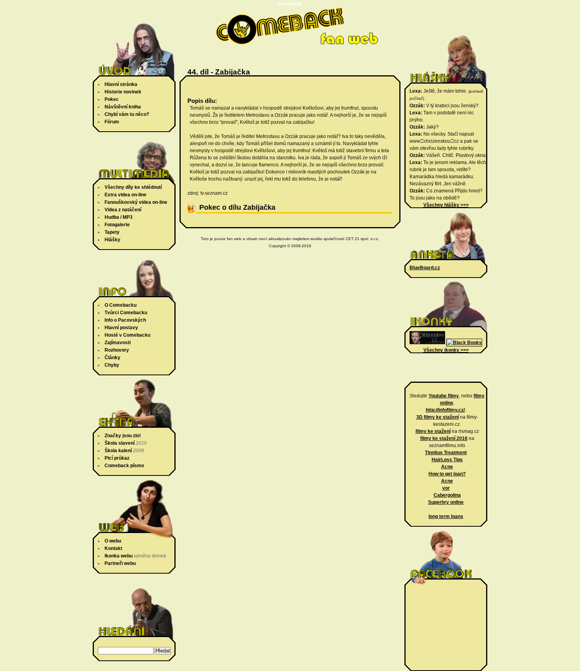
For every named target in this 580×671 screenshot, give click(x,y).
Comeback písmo (124, 465)
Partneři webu (120, 563)
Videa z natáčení (123, 209)
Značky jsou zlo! (123, 435)
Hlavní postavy (121, 327)
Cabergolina (447, 495)
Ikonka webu (119, 556)
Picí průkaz (117, 458)
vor (446, 488)
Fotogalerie (117, 224)
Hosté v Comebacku (127, 335)
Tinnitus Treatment (446, 452)
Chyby (112, 365)
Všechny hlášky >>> (446, 205)
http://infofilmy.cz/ (445, 410)
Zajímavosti (118, 342)
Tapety (112, 232)
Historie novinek (123, 92)
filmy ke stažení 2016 (444, 438)
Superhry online (446, 502)
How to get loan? (447, 474)
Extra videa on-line (125, 195)
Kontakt (113, 548)
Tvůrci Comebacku (126, 312)
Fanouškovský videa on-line (136, 202)
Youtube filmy (443, 396)
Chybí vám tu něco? (127, 114)
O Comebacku (121, 305)
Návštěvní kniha (123, 107)
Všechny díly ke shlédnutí (133, 187)
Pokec (112, 99)
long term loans (445, 516)
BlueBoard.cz (425, 267)
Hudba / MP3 (119, 217)
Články (112, 357)
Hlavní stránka (121, 84)
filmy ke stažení (433, 431)
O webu (113, 541)
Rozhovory (117, 350)
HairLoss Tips (447, 459)
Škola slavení (120, 443)
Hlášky (112, 239)
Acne (447, 467)
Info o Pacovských (125, 320)
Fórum (112, 122)
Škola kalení (118, 450)
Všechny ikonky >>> (446, 350)
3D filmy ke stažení (437, 417)
